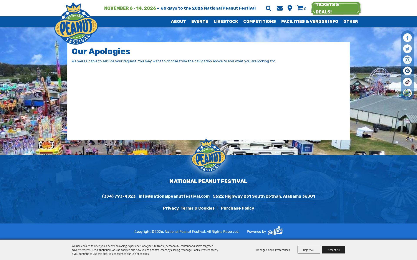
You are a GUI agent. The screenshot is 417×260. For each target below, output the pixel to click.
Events (199, 21)
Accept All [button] (334, 250)
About (178, 21)
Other (350, 21)
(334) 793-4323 (119, 196)
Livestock (226, 21)
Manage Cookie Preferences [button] (273, 250)
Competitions (259, 21)
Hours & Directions (290, 8)
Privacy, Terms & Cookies (189, 208)
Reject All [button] (308, 250)
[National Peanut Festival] (76, 23)
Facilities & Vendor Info (309, 21)
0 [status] (305, 9)
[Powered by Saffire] (275, 231)
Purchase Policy (237, 208)
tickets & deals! (327, 8)
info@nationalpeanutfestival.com (174, 196)
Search (268, 8)
